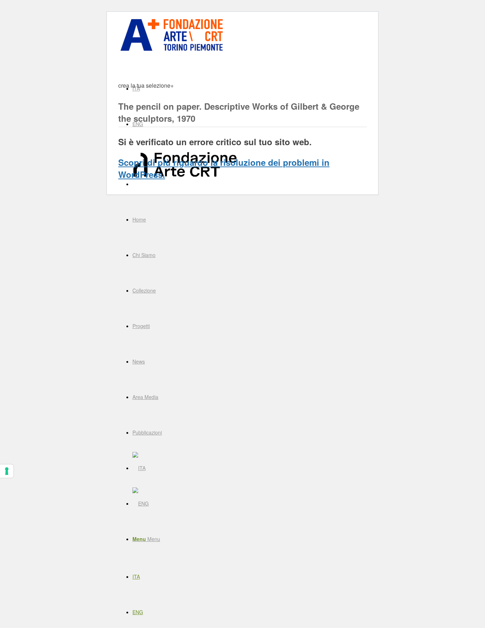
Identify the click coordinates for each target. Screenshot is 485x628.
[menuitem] (249, 219)
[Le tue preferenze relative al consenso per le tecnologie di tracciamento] (6, 471)
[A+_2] (171, 51)
